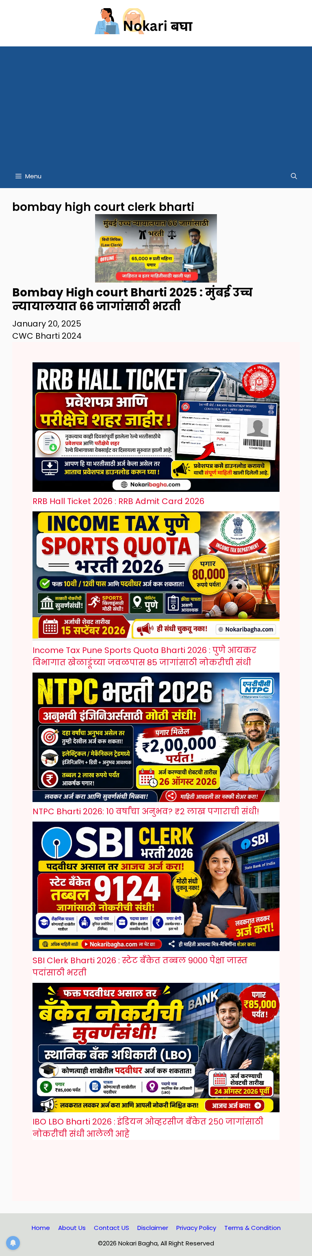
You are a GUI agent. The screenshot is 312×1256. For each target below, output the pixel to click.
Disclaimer (152, 1227)
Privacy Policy (196, 1227)
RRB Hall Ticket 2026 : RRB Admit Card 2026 (118, 501)
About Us (72, 1227)
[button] (294, 176)
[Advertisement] (156, 103)
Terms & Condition (252, 1227)
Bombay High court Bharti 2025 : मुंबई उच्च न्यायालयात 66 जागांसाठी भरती (132, 299)
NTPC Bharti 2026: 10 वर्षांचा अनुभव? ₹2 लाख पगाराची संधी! (145, 811)
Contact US (111, 1227)
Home (41, 1227)
